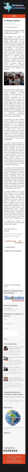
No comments (17, 24)
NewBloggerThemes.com (16, 462)
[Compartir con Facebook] (8, 230)
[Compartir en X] (7, 230)
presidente (16, 236)
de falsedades (20, 233)
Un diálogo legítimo (12, 21)
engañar (12, 235)
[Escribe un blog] (5, 230)
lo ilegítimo (11, 236)
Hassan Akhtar (14, 460)
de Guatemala (7, 235)
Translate (13, 310)
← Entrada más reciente (10, 241)
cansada (15, 233)
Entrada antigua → (19, 242)
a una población (9, 233)
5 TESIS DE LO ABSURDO (14, 367)
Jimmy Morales (18, 235)
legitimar (6, 236)
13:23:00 (6, 23)
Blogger (17, 401)
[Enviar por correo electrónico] (4, 230)
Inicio (20, 241)
